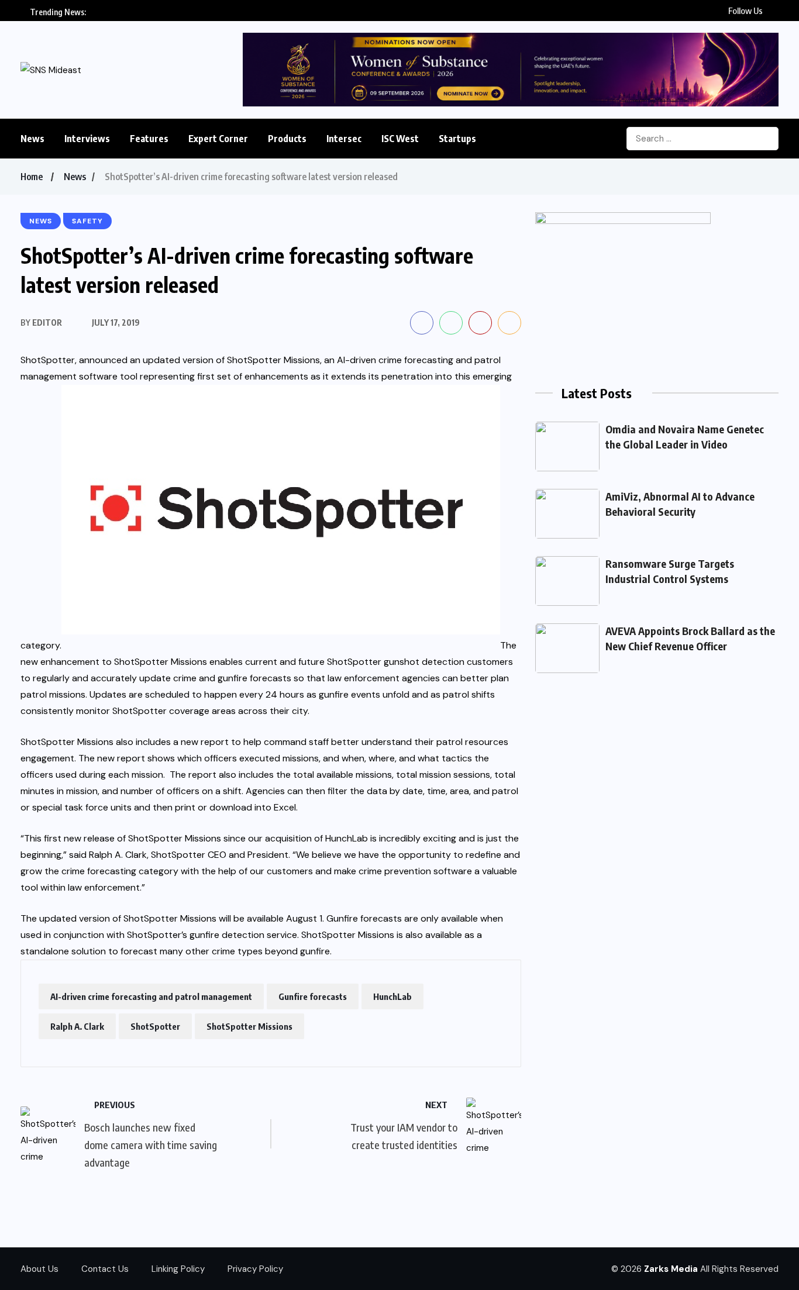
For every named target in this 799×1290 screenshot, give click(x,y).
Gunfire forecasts (312, 996)
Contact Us (105, 1269)
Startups (457, 138)
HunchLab (392, 996)
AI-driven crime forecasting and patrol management (151, 996)
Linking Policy (178, 1269)
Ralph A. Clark (77, 1026)
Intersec (343, 138)
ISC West (400, 138)
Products (287, 138)
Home (31, 176)
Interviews (87, 138)
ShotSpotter (155, 1026)
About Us (39, 1269)
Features (149, 138)
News (32, 138)
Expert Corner (218, 138)
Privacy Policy (255, 1269)
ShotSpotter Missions (249, 1026)
